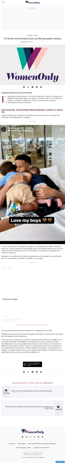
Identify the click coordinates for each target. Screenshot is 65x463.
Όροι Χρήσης (22, 443)
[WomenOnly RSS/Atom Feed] (42, 437)
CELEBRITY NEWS (32, 35)
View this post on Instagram (10, 299)
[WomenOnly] (32, 2)
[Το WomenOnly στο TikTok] (30, 437)
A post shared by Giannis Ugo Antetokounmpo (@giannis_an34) (32, 324)
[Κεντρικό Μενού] (3, 2)
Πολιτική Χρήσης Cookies (23, 447)
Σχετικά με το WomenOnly (41, 447)
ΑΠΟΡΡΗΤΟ (61, 462)
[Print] (41, 87)
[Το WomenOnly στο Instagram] (26, 437)
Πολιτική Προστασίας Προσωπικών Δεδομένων (42, 443)
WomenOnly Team (27, 42)
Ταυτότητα (12, 443)
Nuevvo (30, 457)
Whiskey (41, 457)
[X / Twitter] (28, 87)
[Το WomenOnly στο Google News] (38, 437)
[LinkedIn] (32, 87)
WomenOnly (32, 431)
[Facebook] (24, 87)
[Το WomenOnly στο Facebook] (22, 437)
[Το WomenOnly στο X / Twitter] (34, 437)
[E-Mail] (37, 87)
